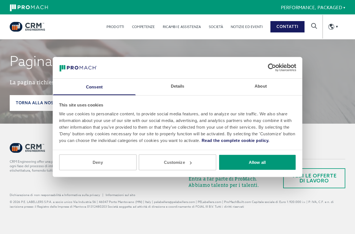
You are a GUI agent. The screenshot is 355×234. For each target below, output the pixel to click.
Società (216, 26)
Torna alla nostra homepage (51, 102)
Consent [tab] (94, 86)
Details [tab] (177, 85)
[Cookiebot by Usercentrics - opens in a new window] (272, 67)
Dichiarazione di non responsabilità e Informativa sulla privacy (55, 195)
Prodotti (115, 26)
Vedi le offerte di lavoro (314, 178)
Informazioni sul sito (120, 195)
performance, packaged (311, 7)
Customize (174, 162)
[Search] (314, 26)
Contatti (287, 26)
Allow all (257, 162)
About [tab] (261, 85)
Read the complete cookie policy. (236, 140)
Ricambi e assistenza (182, 26)
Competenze (143, 26)
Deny (98, 162)
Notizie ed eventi (247, 26)
